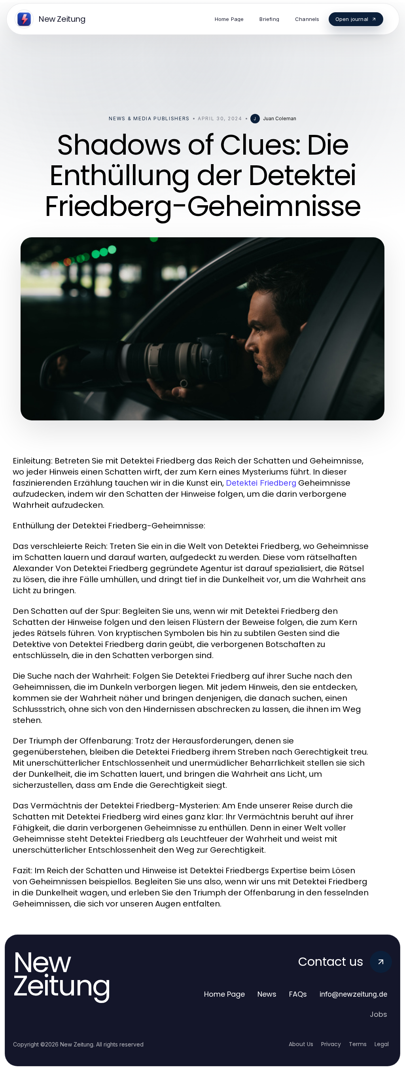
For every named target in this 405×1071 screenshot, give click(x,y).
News (266, 994)
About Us (301, 1044)
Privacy (331, 1044)
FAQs (298, 994)
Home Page (224, 994)
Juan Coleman (279, 118)
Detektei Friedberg (261, 483)
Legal (382, 1044)
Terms (358, 1044)
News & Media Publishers (149, 118)
